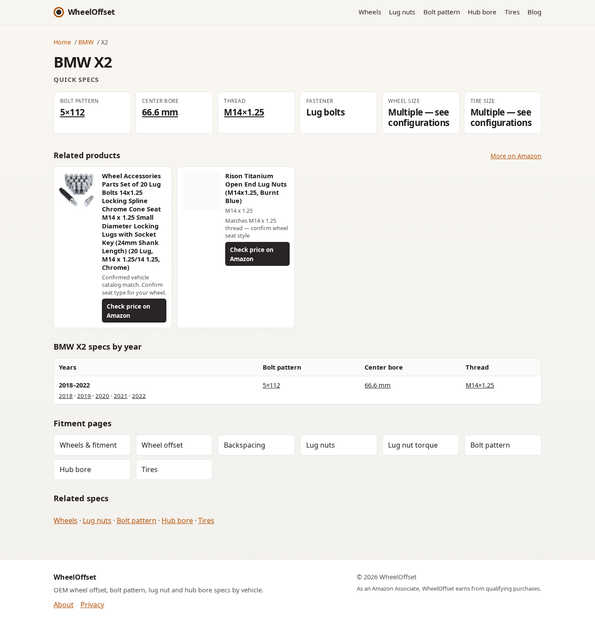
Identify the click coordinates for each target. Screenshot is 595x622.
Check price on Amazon (128, 310)
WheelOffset (91, 12)
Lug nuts (402, 11)
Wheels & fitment (88, 445)
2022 (139, 396)
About (64, 604)
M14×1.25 (244, 112)
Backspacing (244, 445)
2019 (84, 396)
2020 (102, 396)
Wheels (369, 11)
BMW (86, 42)
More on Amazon (515, 156)
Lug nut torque (413, 445)
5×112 (72, 112)
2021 (121, 396)
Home (62, 42)
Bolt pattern (441, 11)
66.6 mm (160, 112)
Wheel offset (162, 445)
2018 (66, 396)
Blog (534, 11)
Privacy (92, 604)
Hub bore (482, 11)
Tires (512, 11)
